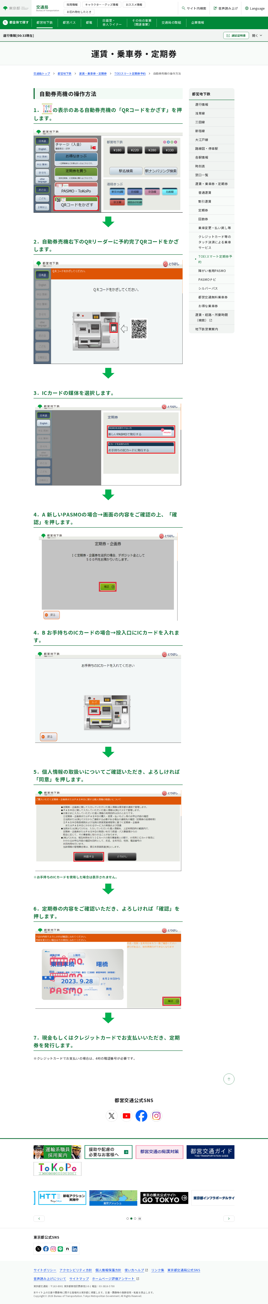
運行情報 (201, 104)
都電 (89, 22)
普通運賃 (204, 192)
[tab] (128, 1218)
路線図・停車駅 (206, 148)
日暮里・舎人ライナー (112, 22)
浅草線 (200, 113)
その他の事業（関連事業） (142, 22)
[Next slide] (228, 1219)
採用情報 (72, 4)
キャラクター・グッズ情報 (101, 4)
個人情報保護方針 (108, 1270)
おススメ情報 (134, 4)
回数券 (203, 219)
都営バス (69, 22)
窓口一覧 (201, 174)
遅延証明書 (239, 35)
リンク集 (157, 1270)
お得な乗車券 (208, 305)
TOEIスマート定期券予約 (130, 73)
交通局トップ (42, 73)
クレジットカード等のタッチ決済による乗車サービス (214, 242)
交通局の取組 (171, 22)
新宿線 (200, 130)
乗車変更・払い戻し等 (214, 227)
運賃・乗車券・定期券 (93, 73)
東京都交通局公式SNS (183, 1270)
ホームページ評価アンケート (113, 1278)
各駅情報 (201, 157)
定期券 (203, 210)
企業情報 (197, 22)
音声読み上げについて (50, 1278)
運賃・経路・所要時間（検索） (211, 317)
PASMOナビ (207, 279)
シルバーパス (208, 288)
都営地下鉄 (44, 22)
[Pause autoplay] (140, 1219)
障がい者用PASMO (212, 270)
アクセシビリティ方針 (75, 1270)
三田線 (200, 122)
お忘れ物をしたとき (79, 12)
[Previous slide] (39, 1219)
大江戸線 (201, 139)
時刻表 (200, 166)
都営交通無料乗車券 (213, 297)
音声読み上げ (228, 8)
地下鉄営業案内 (206, 329)
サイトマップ (79, 1278)
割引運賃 (204, 201)
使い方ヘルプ (134, 1270)
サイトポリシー (45, 1270)
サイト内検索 (196, 8)
